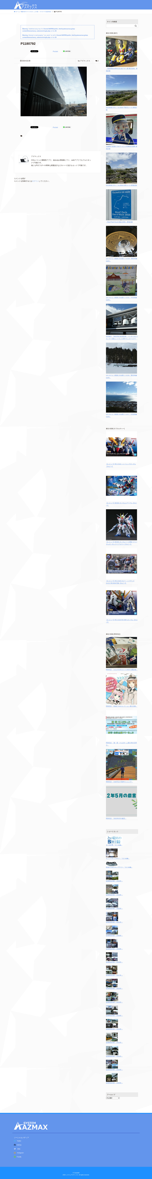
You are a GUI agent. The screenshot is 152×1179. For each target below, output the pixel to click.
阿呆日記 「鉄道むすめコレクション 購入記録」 (121, 706)
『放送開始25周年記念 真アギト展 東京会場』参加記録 (121, 70)
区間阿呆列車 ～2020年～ (114, 935)
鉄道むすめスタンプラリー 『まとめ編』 (119, 867)
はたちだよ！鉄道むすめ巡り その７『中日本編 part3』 (121, 415)
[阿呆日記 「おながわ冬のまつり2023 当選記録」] (121, 652)
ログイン (35, 181)
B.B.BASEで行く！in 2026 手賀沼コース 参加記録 (121, 109)
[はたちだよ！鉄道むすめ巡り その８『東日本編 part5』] (121, 358)
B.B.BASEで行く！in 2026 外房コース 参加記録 (121, 185)
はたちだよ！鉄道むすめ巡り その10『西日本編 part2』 (121, 260)
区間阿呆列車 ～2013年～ (114, 1029)
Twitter (19, 1141)
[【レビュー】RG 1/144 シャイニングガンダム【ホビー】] (121, 446)
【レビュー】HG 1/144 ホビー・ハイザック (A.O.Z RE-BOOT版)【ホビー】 (120, 582)
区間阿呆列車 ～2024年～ (114, 881)
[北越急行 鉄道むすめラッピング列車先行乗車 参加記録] (121, 129)
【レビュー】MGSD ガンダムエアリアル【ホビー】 (121, 504)
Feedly (19, 1157)
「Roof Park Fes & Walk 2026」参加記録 (119, 222)
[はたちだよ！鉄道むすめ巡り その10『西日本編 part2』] (121, 241)
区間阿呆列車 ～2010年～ (114, 1070)
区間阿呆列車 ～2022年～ (114, 908)
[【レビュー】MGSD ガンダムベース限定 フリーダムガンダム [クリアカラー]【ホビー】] (121, 524)
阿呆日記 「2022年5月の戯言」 (116, 818)
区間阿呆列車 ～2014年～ (114, 1015)
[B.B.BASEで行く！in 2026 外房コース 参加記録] (121, 168)
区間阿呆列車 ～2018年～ (114, 962)
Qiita (18, 1149)
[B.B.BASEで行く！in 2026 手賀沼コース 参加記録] (121, 90)
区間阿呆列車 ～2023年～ (114, 895)
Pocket (55, 51)
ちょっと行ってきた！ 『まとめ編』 (118, 858)
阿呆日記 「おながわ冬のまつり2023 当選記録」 (122, 669)
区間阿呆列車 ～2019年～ (114, 949)
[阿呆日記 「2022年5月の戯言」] (121, 801)
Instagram (20, 1153)
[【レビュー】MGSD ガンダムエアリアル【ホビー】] (121, 485)
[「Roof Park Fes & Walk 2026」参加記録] (121, 204)
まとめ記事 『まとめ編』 (114, 845)
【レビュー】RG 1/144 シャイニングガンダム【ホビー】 (121, 465)
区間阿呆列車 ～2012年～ (114, 1042)
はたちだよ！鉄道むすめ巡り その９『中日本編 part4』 (121, 299)
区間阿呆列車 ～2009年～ (114, 1083)
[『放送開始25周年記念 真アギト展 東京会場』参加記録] (121, 51)
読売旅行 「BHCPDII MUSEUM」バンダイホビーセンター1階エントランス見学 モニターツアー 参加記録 (122, 338)
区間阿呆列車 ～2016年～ (114, 988)
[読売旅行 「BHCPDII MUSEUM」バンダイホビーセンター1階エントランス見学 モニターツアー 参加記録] (121, 319)
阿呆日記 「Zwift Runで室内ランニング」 (119, 782)
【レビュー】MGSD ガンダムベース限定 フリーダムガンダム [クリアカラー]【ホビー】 (121, 543)
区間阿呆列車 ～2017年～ (114, 975)
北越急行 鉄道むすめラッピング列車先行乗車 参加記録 (121, 148)
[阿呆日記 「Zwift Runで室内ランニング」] (121, 764)
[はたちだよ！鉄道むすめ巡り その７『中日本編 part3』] (121, 397)
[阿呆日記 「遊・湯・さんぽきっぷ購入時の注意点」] (121, 725)
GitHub (19, 1145)
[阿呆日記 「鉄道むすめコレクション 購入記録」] (121, 689)
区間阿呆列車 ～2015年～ (114, 1002)
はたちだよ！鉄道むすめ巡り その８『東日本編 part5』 (121, 376)
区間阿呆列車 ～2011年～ (114, 1056)
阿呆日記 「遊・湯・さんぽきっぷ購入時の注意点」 (121, 744)
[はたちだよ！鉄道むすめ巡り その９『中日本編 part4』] (121, 280)
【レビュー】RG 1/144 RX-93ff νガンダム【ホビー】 (122, 621)
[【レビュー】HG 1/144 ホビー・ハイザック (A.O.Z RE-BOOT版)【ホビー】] (121, 563)
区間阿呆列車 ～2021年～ (114, 922)
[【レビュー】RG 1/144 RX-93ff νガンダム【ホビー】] (121, 602)
